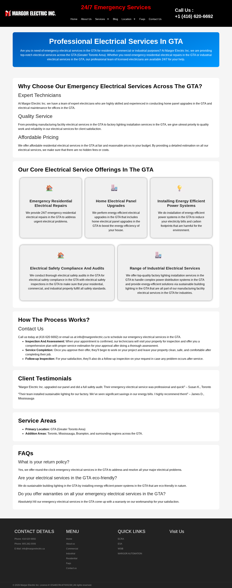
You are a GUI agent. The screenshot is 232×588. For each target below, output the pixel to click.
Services (100, 19)
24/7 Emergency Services (116, 7)
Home (74, 19)
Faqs (142, 19)
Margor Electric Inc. (29, 585)
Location (126, 19)
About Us (86, 19)
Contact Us (155, 19)
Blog (115, 19)
